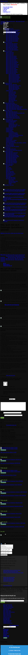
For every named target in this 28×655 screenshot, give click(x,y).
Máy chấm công (7, 610)
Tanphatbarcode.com (11, 425)
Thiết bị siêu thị (7, 621)
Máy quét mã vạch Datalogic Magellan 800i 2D (12, 506)
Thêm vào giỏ (4, 457)
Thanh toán (6, 8)
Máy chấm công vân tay (9, 612)
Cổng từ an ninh (7, 617)
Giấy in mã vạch (7, 615)
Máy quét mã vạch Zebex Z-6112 (8, 475)
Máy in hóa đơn (7, 613)
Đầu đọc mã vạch (12, 257)
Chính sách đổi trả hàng (9, 577)
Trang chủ (5, 22)
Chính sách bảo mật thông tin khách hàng (13, 572)
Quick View (3, 450)
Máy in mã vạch (7, 614)
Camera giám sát (7, 608)
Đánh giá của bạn (5, 399)
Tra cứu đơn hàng (8, 7)
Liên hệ (5, 9)
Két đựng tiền (6, 618)
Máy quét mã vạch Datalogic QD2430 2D (10, 463)
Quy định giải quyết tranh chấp (10, 571)
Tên (2, 412)
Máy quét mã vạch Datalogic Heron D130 (10, 517)
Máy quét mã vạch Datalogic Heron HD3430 (11, 484)
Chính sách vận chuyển (9, 579)
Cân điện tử (6, 609)
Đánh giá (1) (6, 264)
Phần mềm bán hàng (8, 607)
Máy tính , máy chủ (7, 605)
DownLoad (6, 636)
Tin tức (5, 27)
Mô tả (4, 263)
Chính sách (6, 635)
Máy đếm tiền (6, 619)
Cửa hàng (5, 633)
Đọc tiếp (3, 489)
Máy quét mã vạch (10, 21)
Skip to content (4, 1)
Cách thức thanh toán (8, 581)
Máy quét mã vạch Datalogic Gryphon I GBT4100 (12, 526)
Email (2, 415)
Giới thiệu (5, 23)
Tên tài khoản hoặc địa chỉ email (9, 644)
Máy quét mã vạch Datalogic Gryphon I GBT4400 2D (13, 495)
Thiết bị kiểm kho (7, 620)
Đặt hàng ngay (4, 555)
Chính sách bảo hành (8, 578)
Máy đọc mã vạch (10, 258)
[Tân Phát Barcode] (5, 17)
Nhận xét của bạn (5, 401)
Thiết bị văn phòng (7, 623)
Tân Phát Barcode (7, 585)
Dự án (4, 10)
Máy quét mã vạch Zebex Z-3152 (8, 452)
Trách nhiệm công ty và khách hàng (11, 570)
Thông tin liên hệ (7, 265)
